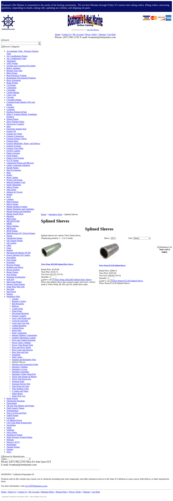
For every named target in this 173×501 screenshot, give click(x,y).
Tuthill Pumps (12, 415)
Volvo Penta (11, 432)
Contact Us (66, 34)
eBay (8, 126)
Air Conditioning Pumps (16, 56)
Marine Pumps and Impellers (18, 211)
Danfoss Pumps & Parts (16, 112)
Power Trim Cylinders (21, 342)
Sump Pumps (12, 398)
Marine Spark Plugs (14, 214)
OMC (8, 245)
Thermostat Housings (15, 401)
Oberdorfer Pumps (14, 238)
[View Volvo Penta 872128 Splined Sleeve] (126, 281)
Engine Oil (11, 131)
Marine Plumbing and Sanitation (20, 209)
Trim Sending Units (20, 389)
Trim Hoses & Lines (20, 386)
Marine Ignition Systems (16, 206)
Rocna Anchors (13, 270)
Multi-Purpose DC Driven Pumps (20, 233)
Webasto (10, 440)
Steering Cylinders (20, 367)
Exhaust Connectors (15, 136)
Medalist (10, 216)
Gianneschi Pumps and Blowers (20, 163)
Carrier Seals (17, 308)
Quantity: (45, 277)
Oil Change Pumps (14, 240)
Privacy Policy (91, 34)
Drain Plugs (17, 311)
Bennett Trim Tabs (14, 70)
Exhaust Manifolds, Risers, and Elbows (23, 143)
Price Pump (11, 260)
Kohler (9, 194)
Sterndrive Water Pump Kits (24, 374)
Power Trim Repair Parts (22, 345)
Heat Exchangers (13, 170)
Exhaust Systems (13, 146)
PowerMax (11, 257)
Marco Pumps (12, 204)
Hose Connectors (19, 333)
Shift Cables (17, 357)
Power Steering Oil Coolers (18, 255)
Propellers (10, 262)
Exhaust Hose (12, 141)
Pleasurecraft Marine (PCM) (18, 253)
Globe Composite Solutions (18, 165)
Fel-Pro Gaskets (13, 151)
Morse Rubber (12, 226)
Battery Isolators (13, 68)
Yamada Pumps (13, 447)
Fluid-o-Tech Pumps (15, 158)
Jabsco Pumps (12, 187)
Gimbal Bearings (19, 325)
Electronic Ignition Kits (16, 129)
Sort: (130, 238)
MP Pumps (11, 228)
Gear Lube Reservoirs (21, 318)
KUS (8, 197)
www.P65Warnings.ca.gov (35, 486)
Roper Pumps (12, 272)
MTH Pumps (12, 231)
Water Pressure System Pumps (19, 437)
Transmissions (12, 410)
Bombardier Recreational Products (21, 78)
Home (57, 34)
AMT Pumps (12, 63)
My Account (78, 34)
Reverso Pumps (13, 265)
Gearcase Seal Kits (20, 321)
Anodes (15, 299)
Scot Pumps (11, 274)
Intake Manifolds (13, 185)
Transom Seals (18, 381)
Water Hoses (17, 393)
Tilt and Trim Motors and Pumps (20, 406)
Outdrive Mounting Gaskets (24, 338)
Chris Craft (11, 95)
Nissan (9, 236)
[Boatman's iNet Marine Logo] (8, 15)
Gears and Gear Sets (20, 323)
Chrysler (10, 97)
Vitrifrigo (10, 430)
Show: (107, 238)
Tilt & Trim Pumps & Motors (24, 376)
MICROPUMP (13, 221)
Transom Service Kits (21, 384)
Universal (10, 418)
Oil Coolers (11, 243)
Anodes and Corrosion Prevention (21, 66)
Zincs (8, 452)
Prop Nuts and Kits (20, 352)
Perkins (9, 250)
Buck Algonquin (13, 80)
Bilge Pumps (11, 73)
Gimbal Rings (18, 328)
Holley (9, 175)
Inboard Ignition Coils (15, 182)
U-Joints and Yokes (20, 391)
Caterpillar (10, 90)
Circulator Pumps (13, 100)
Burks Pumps (12, 83)
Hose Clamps (12, 177)
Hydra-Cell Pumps (14, 180)
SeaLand (10, 279)
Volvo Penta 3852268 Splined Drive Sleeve (57, 264)
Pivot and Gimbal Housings (24, 340)
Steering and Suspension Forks (25, 364)
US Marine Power (14, 420)
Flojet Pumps (12, 155)
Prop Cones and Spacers (22, 350)
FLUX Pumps (12, 160)
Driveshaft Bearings (20, 313)
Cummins (10, 109)
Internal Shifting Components (24, 335)
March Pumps (12, 202)
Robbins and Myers (14, 267)
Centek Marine (12, 92)
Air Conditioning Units (16, 58)
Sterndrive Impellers (20, 372)
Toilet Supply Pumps (15, 408)
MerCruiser (11, 219)
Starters (9, 294)
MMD (9, 223)
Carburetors (11, 87)
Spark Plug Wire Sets (15, 287)
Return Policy (62, 492)
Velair (8, 427)
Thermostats (11, 403)
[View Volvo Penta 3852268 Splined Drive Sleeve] (72, 279)
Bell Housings (18, 304)
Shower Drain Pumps (15, 284)
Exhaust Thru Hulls (14, 148)
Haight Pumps (12, 168)
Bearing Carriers (19, 301)
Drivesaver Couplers (15, 124)
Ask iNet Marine (93, 30)
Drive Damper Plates (15, 121)
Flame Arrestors (13, 153)
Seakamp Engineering (15, 277)
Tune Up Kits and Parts (16, 413)
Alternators (11, 61)
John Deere (11, 189)
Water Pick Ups (18, 396)
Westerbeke (11, 444)
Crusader (10, 107)
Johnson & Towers (14, 192)
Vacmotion (11, 425)
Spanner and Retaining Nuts (24, 359)
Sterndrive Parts (13, 296)
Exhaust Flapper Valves (16, 138)
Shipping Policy (47, 492)
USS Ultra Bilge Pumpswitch (19, 423)
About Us (12, 492)
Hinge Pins (16, 330)
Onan (8, 248)
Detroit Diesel (12, 119)
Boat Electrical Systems (16, 75)
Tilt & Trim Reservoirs (21, 379)
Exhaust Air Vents (14, 134)
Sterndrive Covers (19, 369)
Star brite (10, 289)
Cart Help (111, 34)
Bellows (15, 306)
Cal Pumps (11, 85)
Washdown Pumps (14, 435)
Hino (8, 172)
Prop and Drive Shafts (21, 347)
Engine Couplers (19, 316)
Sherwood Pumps (14, 282)
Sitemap (102, 34)
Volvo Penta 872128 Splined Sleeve (112, 265)
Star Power (11, 291)
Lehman (10, 199)
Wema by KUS (13, 442)
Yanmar (9, 449)
